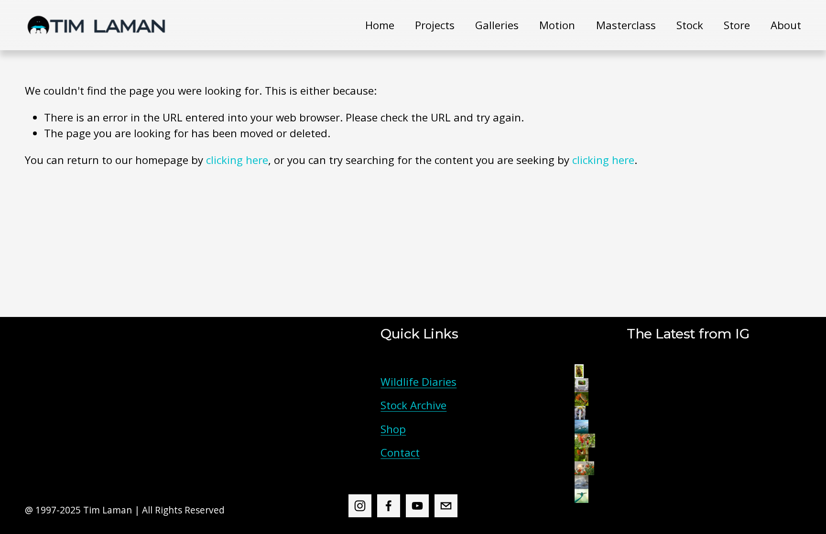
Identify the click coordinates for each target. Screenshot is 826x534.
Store (737, 25)
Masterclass (626, 25)
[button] (579, 371)
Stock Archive (413, 405)
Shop (393, 429)
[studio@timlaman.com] (446, 505)
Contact (400, 452)
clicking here (237, 160)
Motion (557, 25)
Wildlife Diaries (418, 381)
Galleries (497, 25)
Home (379, 25)
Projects (435, 25)
